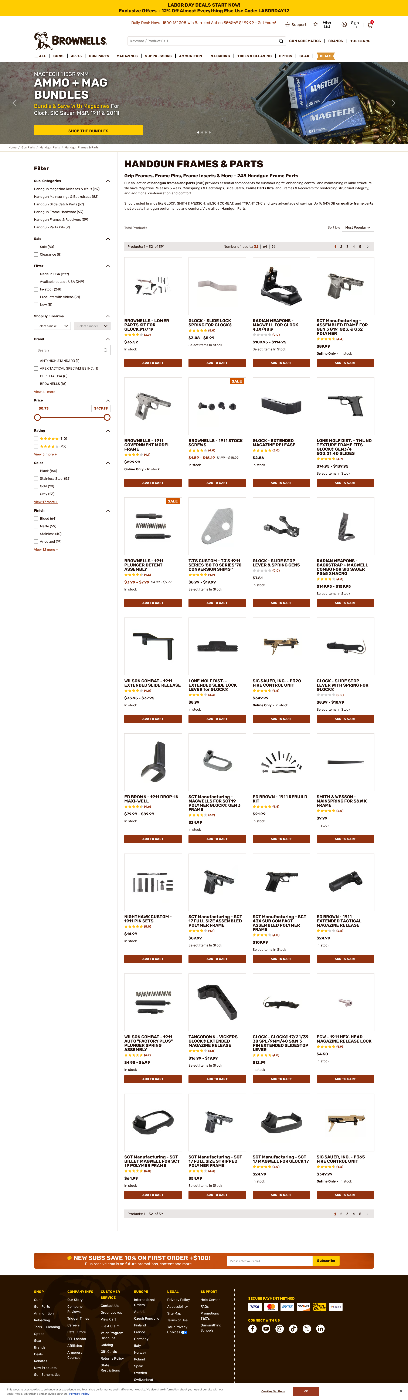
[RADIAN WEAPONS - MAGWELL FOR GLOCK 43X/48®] (281, 286)
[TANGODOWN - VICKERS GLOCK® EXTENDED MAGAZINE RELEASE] (217, 1002)
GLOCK (169, 203)
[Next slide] (394, 103)
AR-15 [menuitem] (76, 56)
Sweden (140, 1373)
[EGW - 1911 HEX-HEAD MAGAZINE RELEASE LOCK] (345, 1002)
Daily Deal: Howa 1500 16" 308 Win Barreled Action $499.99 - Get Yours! (204, 22)
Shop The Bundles (88, 131)
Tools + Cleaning (47, 1327)
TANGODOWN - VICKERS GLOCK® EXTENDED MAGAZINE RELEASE (213, 1041)
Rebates (40, 1361)
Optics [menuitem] (285, 56)
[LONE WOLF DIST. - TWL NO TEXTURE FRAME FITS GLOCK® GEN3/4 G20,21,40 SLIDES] (345, 406)
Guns (38, 1300)
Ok (306, 1391)
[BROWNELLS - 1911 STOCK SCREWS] (217, 406)
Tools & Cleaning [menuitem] (254, 56)
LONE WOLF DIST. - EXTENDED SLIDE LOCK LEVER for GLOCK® (212, 685)
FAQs (205, 1307)
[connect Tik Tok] (293, 1329)
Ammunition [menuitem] (190, 56)
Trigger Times (78, 1318)
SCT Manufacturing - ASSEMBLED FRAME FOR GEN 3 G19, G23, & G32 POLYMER (342, 327)
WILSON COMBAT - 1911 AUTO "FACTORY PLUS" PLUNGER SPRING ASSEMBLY (148, 1043)
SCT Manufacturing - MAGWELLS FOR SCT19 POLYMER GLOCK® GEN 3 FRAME (214, 803)
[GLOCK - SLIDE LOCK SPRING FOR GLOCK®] (217, 286)
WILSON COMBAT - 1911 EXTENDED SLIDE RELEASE (152, 683)
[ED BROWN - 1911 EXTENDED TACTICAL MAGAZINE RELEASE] (345, 882)
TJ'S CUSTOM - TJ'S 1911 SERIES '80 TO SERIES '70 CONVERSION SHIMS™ (215, 565)
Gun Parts (28, 147)
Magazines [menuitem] (127, 56)
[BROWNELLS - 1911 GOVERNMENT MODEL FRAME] (153, 406)
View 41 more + (46, 392)
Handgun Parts (50, 147)
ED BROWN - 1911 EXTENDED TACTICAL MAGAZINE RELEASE (339, 921)
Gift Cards (109, 1352)
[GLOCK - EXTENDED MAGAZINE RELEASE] (281, 406)
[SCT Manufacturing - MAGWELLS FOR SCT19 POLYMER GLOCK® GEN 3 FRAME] (217, 762)
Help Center (210, 1300)
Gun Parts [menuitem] (99, 56)
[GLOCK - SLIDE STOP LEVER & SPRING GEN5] (281, 526)
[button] (351, 24)
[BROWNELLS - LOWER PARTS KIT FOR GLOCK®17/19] (153, 286)
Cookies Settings (273, 1391)
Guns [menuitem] (58, 56)
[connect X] (307, 1329)
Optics (39, 1334)
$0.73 (44, 408)
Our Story (75, 1300)
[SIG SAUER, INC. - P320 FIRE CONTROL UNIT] (281, 646)
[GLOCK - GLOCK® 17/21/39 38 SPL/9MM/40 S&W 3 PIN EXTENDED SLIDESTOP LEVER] (281, 1002)
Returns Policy (112, 1358)
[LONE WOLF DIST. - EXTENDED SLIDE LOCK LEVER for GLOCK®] (217, 646)
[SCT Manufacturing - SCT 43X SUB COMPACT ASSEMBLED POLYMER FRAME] (281, 882)
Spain (138, 1366)
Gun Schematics (47, 1375)
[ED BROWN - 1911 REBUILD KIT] (281, 762)
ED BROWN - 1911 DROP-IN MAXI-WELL (151, 799)
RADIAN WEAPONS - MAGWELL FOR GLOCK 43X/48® (275, 325)
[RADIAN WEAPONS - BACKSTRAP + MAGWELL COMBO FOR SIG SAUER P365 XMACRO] (345, 526)
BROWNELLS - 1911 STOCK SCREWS (215, 442)
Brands (40, 1347)
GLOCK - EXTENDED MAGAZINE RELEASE (274, 442)
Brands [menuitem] (335, 41)
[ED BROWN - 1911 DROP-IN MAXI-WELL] (153, 762)
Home (12, 147)
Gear (37, 1341)
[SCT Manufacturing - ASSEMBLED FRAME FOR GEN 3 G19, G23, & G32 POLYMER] (345, 286)
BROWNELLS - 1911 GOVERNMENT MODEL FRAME (147, 444)
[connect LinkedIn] (320, 1329)
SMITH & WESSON (191, 203)
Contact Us (110, 1306)
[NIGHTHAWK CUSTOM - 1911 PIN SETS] (153, 882)
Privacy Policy (178, 1300)
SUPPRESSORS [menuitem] (158, 56)
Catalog (107, 1345)
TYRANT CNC (252, 203)
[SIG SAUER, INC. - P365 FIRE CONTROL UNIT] (345, 1122)
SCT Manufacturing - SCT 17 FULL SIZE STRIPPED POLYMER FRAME (215, 1161)
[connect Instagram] (279, 1329)
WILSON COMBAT (220, 203)
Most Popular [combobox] (355, 227)
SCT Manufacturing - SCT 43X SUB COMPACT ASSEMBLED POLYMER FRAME (279, 923)
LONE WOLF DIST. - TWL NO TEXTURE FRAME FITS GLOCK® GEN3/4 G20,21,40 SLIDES (344, 446)
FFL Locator (76, 1339)
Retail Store (76, 1332)
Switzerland (143, 1380)
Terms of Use (177, 1320)
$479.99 (101, 408)
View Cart (108, 1319)
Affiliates (74, 1346)
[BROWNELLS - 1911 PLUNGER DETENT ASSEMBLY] (153, 526)
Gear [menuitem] (304, 56)
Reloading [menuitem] (220, 56)
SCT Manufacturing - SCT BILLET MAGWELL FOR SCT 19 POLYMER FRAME (152, 1161)
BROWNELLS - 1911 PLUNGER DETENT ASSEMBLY (143, 565)
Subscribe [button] (326, 1261)
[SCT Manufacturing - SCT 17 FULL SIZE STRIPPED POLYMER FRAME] (217, 1122)
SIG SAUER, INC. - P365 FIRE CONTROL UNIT (341, 1159)
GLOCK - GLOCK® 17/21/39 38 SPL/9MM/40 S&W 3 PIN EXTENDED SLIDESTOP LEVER (281, 1043)
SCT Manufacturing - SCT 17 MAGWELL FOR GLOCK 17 (281, 1159)
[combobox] (52, 326)
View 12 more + (46, 550)
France (139, 1332)
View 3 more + (45, 454)
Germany (141, 1339)
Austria (140, 1312)
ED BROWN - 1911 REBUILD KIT (280, 799)
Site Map (174, 1313)
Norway (140, 1352)
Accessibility (177, 1307)
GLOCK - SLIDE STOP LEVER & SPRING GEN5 (276, 563)
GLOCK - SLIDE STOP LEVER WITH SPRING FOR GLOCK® (342, 685)
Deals (38, 1354)
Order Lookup (111, 1312)
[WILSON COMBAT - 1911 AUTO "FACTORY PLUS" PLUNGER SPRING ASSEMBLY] (153, 1002)
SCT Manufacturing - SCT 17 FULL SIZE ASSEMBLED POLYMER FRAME (215, 921)
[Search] (281, 41)
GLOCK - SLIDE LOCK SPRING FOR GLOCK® (210, 323)
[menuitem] (42, 56)
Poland (139, 1359)
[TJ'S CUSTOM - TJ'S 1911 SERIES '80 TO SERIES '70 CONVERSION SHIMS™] (217, 526)
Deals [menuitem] (326, 56)
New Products (45, 1368)
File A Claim (110, 1326)
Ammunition (44, 1313)
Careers (73, 1325)
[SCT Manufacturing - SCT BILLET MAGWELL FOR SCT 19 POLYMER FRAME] (153, 1122)
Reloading (42, 1320)
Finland (140, 1325)
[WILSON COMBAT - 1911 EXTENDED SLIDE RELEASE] (153, 646)
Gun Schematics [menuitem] (305, 41)
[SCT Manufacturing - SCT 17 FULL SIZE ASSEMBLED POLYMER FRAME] (217, 882)
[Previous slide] (14, 103)
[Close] (401, 1391)
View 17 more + (46, 502)
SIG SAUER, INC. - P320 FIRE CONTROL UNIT (277, 683)
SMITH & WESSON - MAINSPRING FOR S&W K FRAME (342, 801)
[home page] (70, 41)
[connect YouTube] (266, 1329)
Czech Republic (146, 1318)
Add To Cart (153, 363)
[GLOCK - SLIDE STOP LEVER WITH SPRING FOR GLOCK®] (345, 646)
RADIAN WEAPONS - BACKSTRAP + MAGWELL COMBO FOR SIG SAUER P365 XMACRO (342, 567)
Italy (137, 1346)
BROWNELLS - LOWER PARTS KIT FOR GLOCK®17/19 (146, 325)
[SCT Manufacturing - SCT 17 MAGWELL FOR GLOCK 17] (281, 1122)
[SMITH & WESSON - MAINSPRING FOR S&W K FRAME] (345, 762)
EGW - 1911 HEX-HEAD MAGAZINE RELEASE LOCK (344, 1039)
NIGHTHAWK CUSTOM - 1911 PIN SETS (148, 919)
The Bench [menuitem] (360, 41)
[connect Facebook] (252, 1329)
